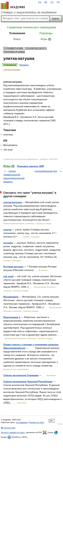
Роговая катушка (13, 266)
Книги (16, 39)
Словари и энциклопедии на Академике (29, 12)
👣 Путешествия (8, 428)
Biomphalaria (10, 296)
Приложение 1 (11, 317)
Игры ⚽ (46, 39)
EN (39, 2)
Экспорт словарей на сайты (13, 432)
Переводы (46, 33)
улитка (7, 229)
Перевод (24, 64)
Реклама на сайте (36, 422)
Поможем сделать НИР (30, 166)
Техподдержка (22, 422)
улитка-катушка (12, 202)
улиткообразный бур (46, 171)
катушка (8, 242)
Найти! (55, 18)
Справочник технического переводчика (31, 27)
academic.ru (13, 5)
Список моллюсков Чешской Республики (27, 381)
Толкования (17, 33)
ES (52, 2)
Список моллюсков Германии (20, 375)
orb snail (8, 276)
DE (45, 2)
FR (58, 2)
